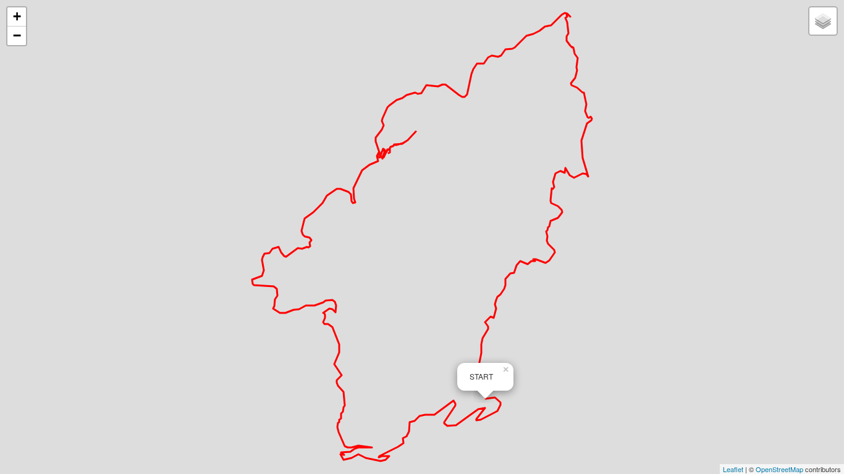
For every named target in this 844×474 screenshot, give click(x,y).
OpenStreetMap (779, 469)
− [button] (17, 35)
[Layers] (823, 21)
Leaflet (733, 469)
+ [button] (17, 16)
